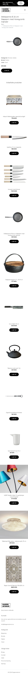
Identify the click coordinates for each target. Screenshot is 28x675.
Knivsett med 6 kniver (14, 189)
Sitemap (3, 663)
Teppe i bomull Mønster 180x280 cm (14, 585)
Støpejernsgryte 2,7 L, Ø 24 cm (14, 279)
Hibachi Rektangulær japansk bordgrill (14, 116)
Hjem (2, 24)
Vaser (2, 642)
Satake (14, 58)
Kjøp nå (6, 70)
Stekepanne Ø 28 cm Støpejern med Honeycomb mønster (14, 234)
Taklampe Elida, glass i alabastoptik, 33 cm (14, 541)
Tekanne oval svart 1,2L (14, 368)
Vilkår (2, 658)
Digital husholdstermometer (14, 412)
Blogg (3, 652)
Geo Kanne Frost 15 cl (14, 451)
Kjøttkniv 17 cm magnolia (14, 147)
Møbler (3, 639)
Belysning (3, 633)
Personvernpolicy (6, 661)
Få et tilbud (20, 3)
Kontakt (3, 655)
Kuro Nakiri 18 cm (14, 324)
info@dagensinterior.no (7, 624)
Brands (10, 58)
